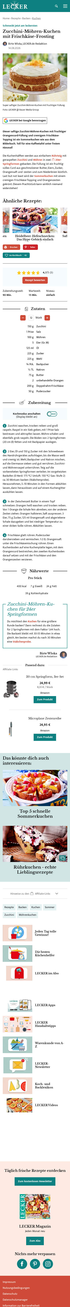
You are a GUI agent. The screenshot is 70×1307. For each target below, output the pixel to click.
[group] (35, 225)
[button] (35, 894)
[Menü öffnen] (65, 6)
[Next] (64, 220)
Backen (26, 18)
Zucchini (22, 160)
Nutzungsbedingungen (16, 1288)
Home (6, 18)
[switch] (52, 413)
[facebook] (22, 1264)
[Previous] (6, 220)
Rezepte (16, 18)
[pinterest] (35, 1264)
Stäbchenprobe (22, 641)
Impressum (9, 1282)
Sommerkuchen (43, 176)
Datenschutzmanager (15, 1300)
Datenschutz (10, 1294)
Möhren (37, 160)
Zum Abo (35, 1241)
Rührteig (57, 156)
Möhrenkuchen (27, 915)
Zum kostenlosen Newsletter (35, 1181)
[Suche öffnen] (56, 6)
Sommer (50, 907)
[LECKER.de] (15, 6)
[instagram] (48, 1264)
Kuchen (36, 18)
